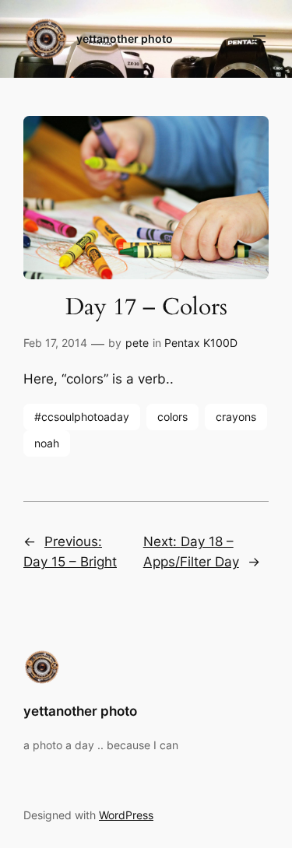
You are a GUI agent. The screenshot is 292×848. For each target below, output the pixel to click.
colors (172, 416)
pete (137, 342)
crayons (236, 416)
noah (46, 443)
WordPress (126, 815)
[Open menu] (259, 39)
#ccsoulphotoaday (81, 416)
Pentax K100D (200, 342)
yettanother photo (124, 38)
